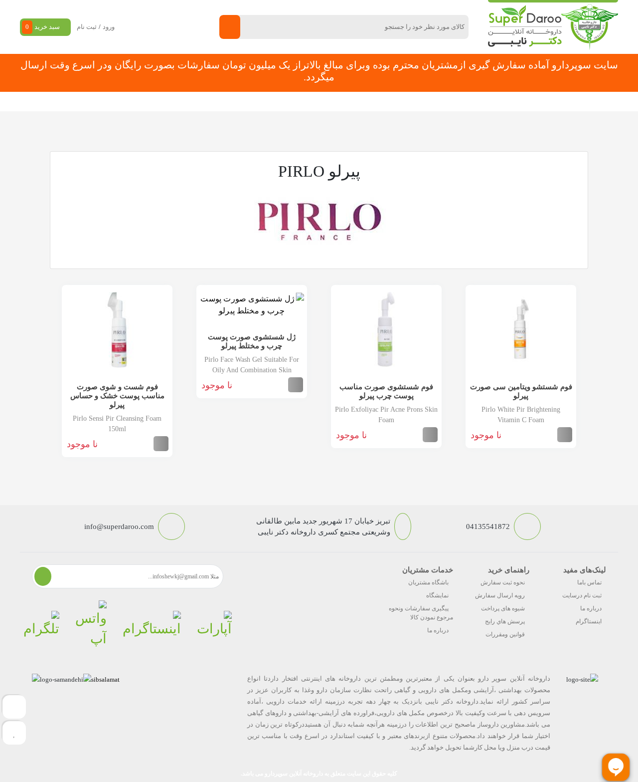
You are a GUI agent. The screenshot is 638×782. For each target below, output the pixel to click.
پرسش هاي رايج (505, 621)
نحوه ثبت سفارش (97, 101)
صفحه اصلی (493, 101)
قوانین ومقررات (505, 634)
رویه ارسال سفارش (500, 595)
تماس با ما (195, 101)
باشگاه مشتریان (428, 582)
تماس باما (589, 582)
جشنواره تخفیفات (381, 101)
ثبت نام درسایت (582, 595)
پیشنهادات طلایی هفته (310, 101)
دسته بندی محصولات (561, 101)
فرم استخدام (244, 101)
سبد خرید (42, 26)
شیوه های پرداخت (503, 608)
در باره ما (151, 101)
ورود (109, 26)
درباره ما (591, 608)
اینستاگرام (589, 621)
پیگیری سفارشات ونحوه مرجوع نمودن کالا (421, 613)
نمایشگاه (437, 595)
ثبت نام (87, 26)
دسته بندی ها (441, 101)
